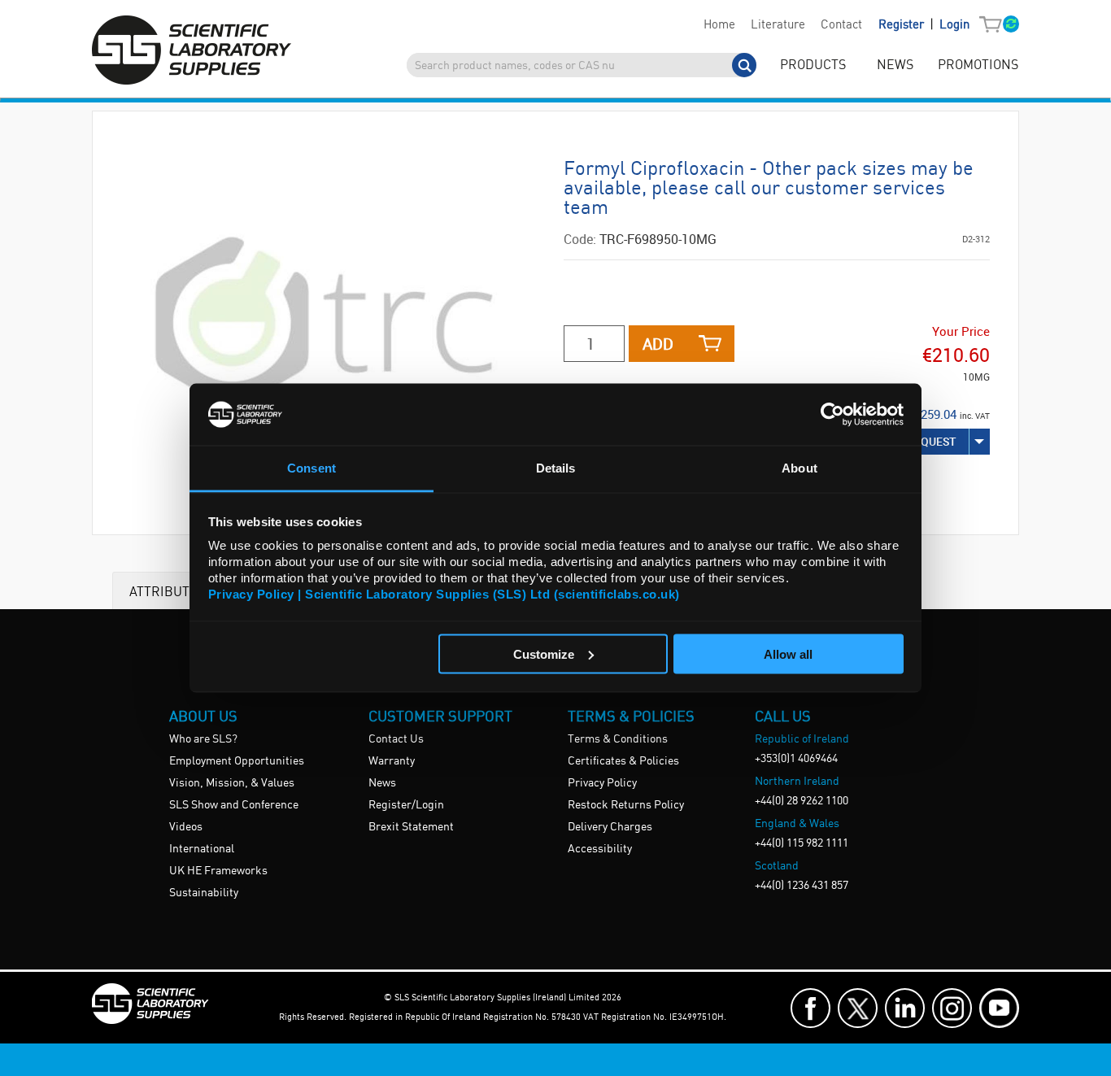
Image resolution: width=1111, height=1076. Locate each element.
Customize (543, 653)
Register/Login (406, 805)
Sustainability (203, 893)
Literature (778, 25)
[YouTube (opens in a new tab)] (999, 1008)
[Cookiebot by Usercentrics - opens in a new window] (832, 414)
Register (902, 25)
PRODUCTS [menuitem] (813, 65)
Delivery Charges (610, 827)
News (382, 783)
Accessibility (600, 849)
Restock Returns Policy (626, 805)
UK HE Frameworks (218, 871)
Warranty (391, 761)
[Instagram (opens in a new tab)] (952, 1008)
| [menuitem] (923, 25)
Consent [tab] (311, 468)
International (201, 849)
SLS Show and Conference (233, 805)
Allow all (788, 653)
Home (719, 25)
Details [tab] (556, 468)
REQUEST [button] (931, 441)
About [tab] (799, 468)
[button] (994, 25)
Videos (186, 827)
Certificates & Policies (623, 761)
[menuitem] (719, 25)
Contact (841, 25)
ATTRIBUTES (167, 590)
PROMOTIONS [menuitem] (978, 65)
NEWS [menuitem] (895, 65)
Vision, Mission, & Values (231, 783)
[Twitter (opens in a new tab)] (858, 1008)
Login (954, 25)
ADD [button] (658, 343)
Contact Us (396, 739)
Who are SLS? (203, 739)
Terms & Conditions (618, 739)
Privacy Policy (602, 783)
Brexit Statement (411, 827)
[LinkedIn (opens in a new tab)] (905, 1008)
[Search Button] (744, 65)
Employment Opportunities (236, 761)
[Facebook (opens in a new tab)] (810, 1008)
